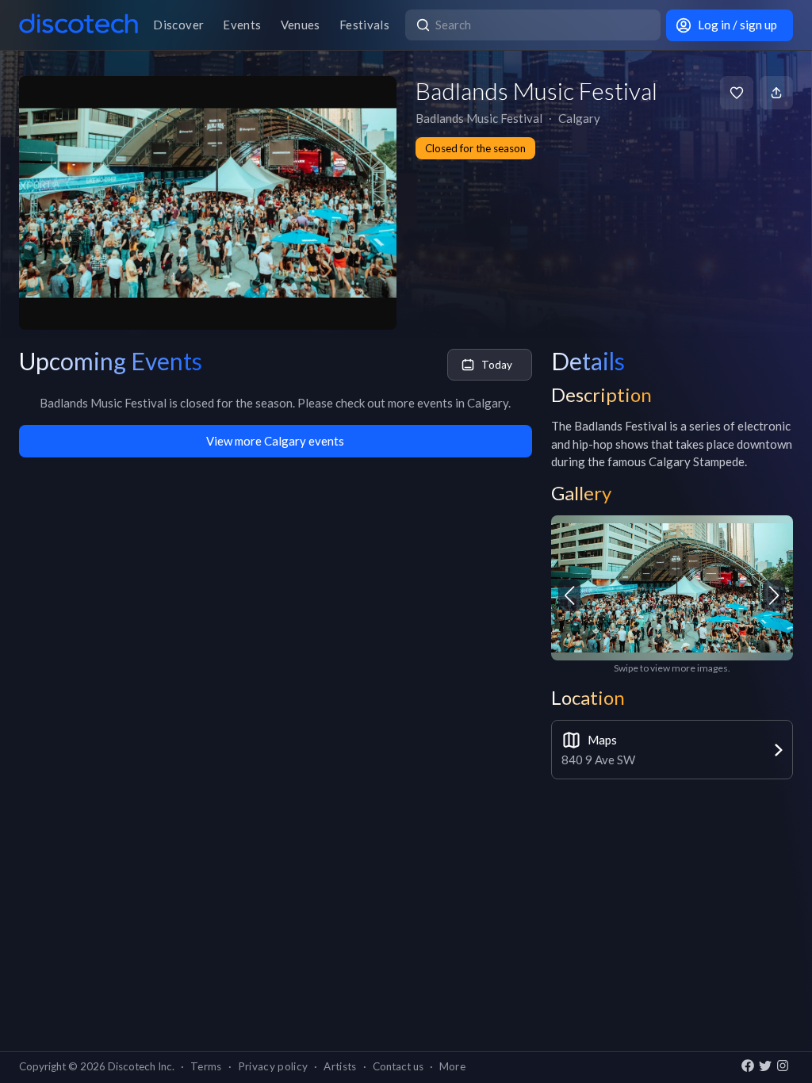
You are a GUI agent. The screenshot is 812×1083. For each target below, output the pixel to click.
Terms (206, 1066)
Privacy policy (273, 1066)
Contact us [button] (398, 1066)
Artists (340, 1066)
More (452, 1066)
